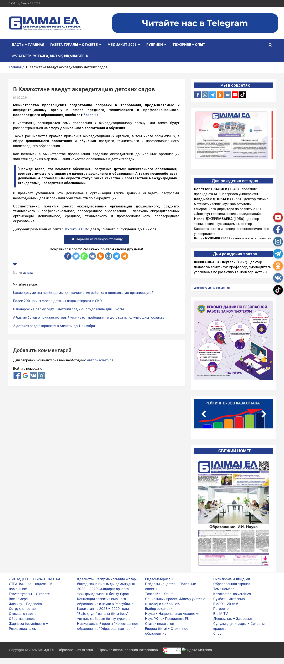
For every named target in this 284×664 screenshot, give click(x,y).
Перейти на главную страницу (99, 239)
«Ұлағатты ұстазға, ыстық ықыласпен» (50, 56)
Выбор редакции (158, 609)
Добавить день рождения (212, 287)
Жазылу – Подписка (25, 604)
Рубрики (154, 44)
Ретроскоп (222, 609)
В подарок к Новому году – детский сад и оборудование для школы (68, 309)
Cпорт (218, 633)
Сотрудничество (22, 609)
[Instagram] (205, 94)
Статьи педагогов (159, 624)
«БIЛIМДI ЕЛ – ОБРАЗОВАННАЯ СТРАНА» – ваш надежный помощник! (34, 584)
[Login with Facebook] (17, 375)
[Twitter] (76, 256)
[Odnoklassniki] (100, 256)
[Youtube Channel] (235, 94)
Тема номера (223, 589)
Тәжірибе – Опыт (189, 44)
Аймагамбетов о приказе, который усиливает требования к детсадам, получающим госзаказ (88, 317)
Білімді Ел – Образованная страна (65, 650)
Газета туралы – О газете (74, 44)
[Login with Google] (25, 375)
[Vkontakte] (92, 256)
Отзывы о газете (22, 614)
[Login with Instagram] (41, 375)
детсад (28, 272)
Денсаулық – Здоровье (232, 619)
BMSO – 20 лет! (225, 604)
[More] (124, 256)
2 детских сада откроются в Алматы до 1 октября (54, 326)
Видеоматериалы (159, 579)
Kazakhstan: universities (232, 594)
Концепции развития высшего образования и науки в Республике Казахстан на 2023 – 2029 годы (105, 604)
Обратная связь (22, 619)
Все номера (18, 599)
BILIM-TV (220, 614)
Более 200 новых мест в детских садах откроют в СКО (57, 301)
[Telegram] (116, 256)
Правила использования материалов (128, 650)
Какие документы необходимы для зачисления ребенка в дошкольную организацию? (83, 293)
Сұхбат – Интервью (229, 599)
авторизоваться (100, 360)
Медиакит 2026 (122, 44)
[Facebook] (68, 256)
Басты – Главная (28, 44)
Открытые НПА (75, 229)
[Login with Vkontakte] (33, 375)
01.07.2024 (20, 97)
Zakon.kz (91, 115)
